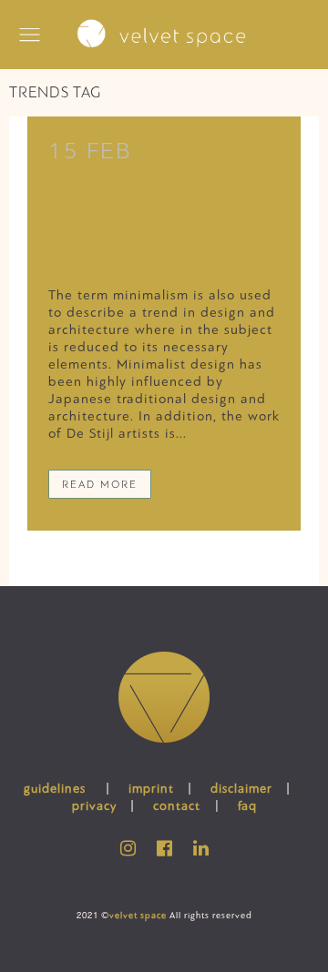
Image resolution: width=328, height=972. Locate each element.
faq (247, 806)
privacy (94, 806)
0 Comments (141, 252)
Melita (67, 252)
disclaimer (241, 788)
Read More (100, 484)
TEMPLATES (202, 235)
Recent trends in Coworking (143, 177)
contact (176, 806)
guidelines (55, 788)
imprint (151, 788)
